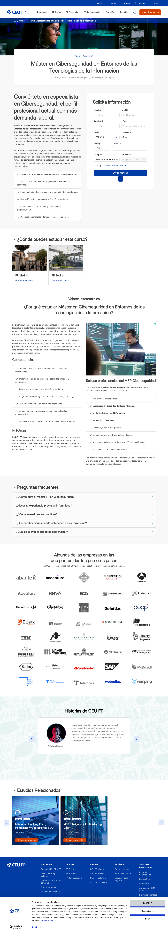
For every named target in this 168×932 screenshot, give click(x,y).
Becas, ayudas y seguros (122, 879)
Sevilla (113, 3)
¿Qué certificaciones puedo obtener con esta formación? (51, 523)
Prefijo (97, 143)
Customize (146, 911)
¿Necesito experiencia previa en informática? (44, 505)
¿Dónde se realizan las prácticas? (36, 514)
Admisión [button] (110, 12)
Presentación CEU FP (51, 869)
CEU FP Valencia (98, 878)
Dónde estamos (48, 887)
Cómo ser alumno (123, 869)
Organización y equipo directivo (51, 881)
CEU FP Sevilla (97, 873)
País (96, 132)
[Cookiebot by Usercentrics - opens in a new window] (16, 927)
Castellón (142, 3)
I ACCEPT (147, 903)
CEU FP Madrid (97, 869)
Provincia (126, 132)
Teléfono (116, 143)
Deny (147, 919)
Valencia (127, 3)
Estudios (70, 864)
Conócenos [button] (41, 12)
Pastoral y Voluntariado (145, 873)
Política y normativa (50, 891)
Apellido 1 (126, 110)
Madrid (99, 3)
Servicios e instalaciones (145, 866)
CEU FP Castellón (98, 882)
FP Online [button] (56, 12)
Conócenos (46, 864)
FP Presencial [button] (72, 12)
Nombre (97, 110)
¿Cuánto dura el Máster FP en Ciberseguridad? (45, 496)
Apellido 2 (98, 121)
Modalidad (126, 154)
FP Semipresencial (74, 878)
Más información (150, 12)
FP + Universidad (123, 873)
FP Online (70, 869)
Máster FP (23, 21)
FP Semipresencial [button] (92, 12)
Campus (98, 154)
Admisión (119, 864)
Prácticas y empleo (148, 895)
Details (35, 927)
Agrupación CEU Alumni (147, 889)
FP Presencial (72, 873)
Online (156, 3)
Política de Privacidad (116, 165)
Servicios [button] (124, 12)
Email (125, 121)
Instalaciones (145, 879)
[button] (32, 739)
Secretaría (144, 883)
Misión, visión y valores (48, 874)
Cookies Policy (46, 920)
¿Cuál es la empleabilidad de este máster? (42, 531)
